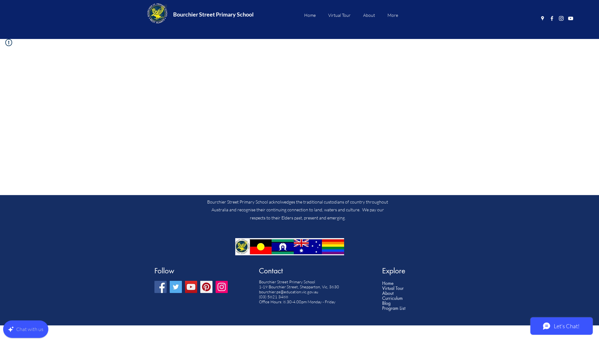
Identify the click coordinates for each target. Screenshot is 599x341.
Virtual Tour (393, 288)
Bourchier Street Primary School (213, 14)
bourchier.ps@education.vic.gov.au (288, 291)
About (387, 293)
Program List (393, 308)
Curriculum (392, 298)
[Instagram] (561, 18)
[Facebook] (552, 18)
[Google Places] (542, 18)
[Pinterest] (206, 287)
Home (387, 283)
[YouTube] (570, 18)
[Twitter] (176, 287)
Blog (386, 303)
